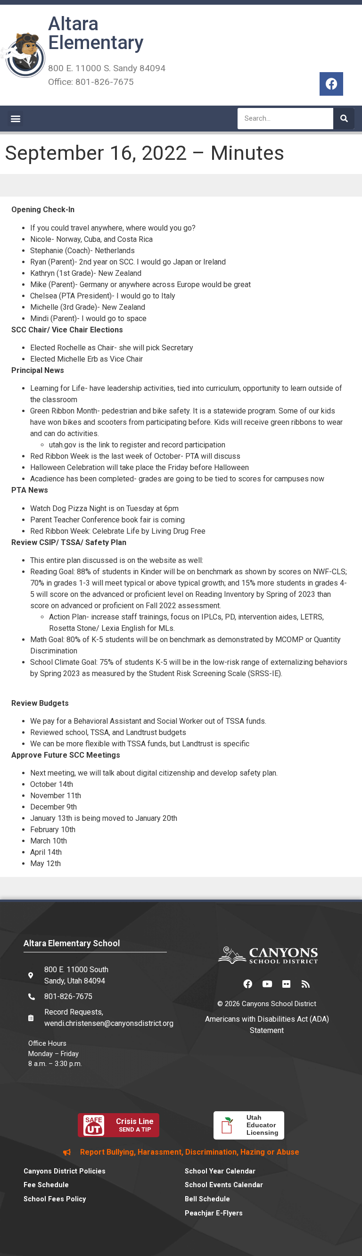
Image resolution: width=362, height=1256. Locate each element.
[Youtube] (267, 984)
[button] (15, 118)
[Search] (343, 118)
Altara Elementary (96, 33)
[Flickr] (286, 984)
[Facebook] (331, 84)
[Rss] (305, 984)
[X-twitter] (228, 984)
